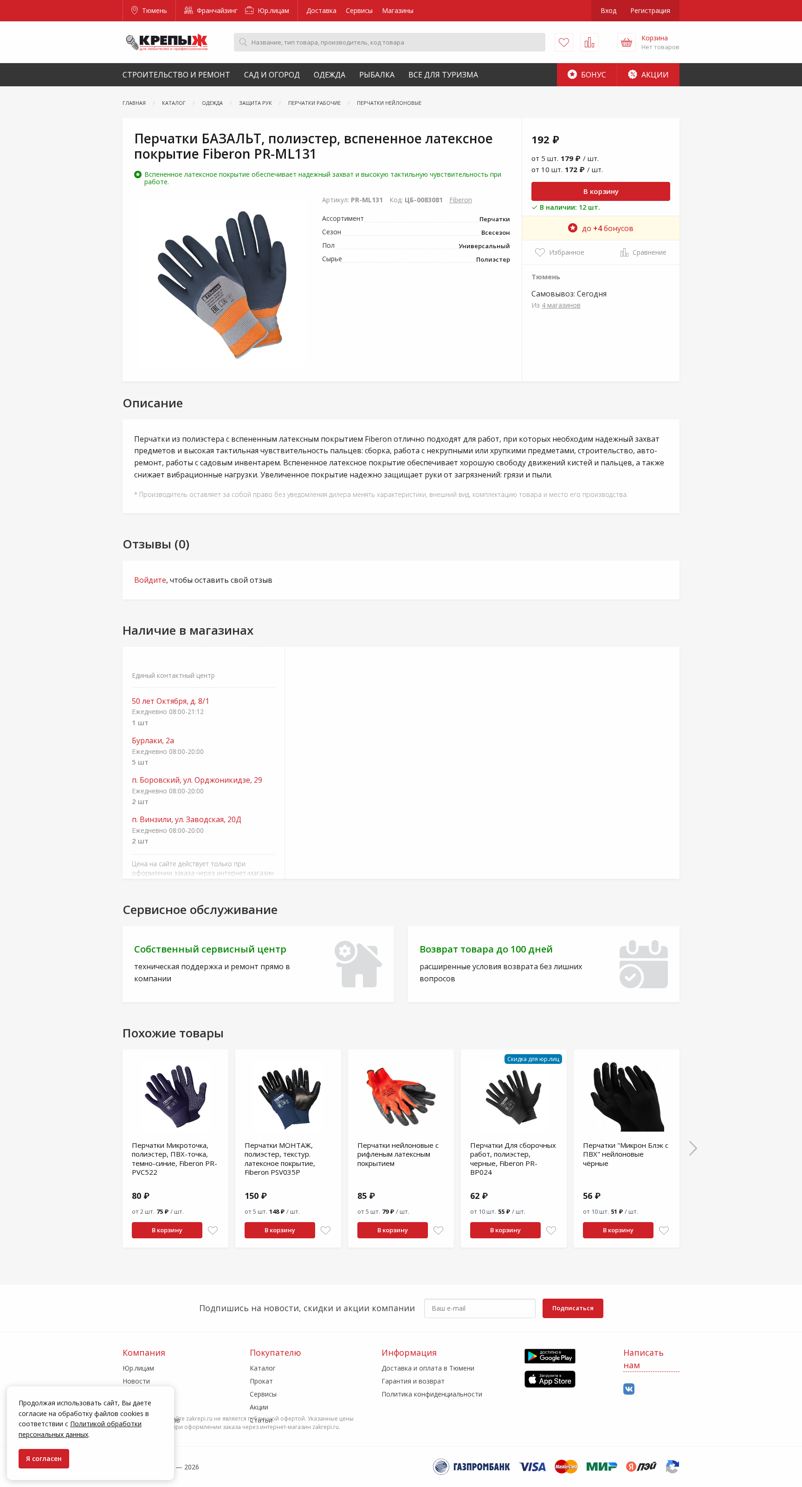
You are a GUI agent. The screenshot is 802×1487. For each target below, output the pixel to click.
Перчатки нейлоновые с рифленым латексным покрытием (398, 1154)
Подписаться (573, 1308)
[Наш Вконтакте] (628, 1389)
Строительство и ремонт (176, 75)
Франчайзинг (216, 10)
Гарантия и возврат (413, 1381)
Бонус (592, 75)
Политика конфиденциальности (432, 1394)
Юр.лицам (272, 10)
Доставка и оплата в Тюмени (428, 1368)
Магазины (398, 10)
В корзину (601, 191)
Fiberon (460, 199)
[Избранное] (564, 42)
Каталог (263, 1368)
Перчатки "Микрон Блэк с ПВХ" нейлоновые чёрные (625, 1154)
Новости (136, 1381)
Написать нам (643, 1359)
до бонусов (608, 228)
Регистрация (650, 10)
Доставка (321, 10)
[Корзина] (626, 42)
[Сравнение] (589, 42)
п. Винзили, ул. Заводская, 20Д (186, 819)
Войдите (150, 580)
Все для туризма (443, 75)
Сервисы (359, 10)
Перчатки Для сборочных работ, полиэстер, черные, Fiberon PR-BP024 (513, 1158)
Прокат (261, 1381)
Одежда (329, 75)
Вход (608, 10)
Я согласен (44, 1458)
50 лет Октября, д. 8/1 (170, 701)
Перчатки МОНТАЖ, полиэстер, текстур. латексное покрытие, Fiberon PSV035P (280, 1158)
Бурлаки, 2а (153, 741)
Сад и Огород (272, 75)
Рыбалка (377, 75)
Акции (654, 75)
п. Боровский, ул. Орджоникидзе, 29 (197, 780)
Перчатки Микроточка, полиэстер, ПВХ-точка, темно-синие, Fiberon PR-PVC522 (174, 1158)
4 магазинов (561, 305)
